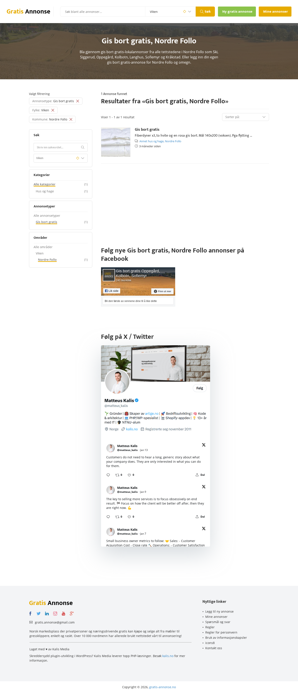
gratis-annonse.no (162, 687)
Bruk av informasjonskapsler (226, 637)
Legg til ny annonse (219, 611)
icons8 (210, 643)
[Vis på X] (204, 446)
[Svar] (108, 475)
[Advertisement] (185, 200)
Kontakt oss (213, 648)
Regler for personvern (221, 632)
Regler (210, 627)
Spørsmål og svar (217, 622)
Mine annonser (216, 617)
